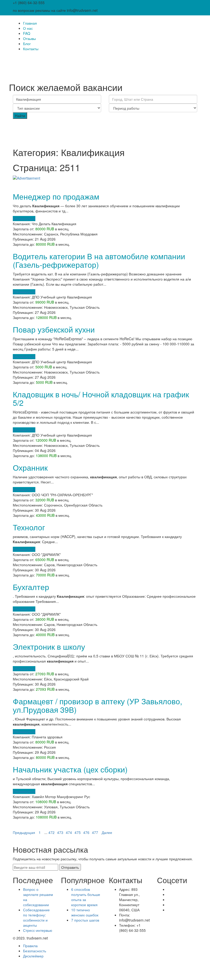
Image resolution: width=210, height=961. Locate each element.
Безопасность (34, 950)
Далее (107, 832)
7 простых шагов (85, 920)
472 (51, 832)
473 (60, 832)
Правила (30, 945)
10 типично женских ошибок (84, 912)
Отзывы (29, 38)
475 (78, 832)
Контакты (30, 48)
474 (69, 832)
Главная (30, 23)
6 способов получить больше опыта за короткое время (85, 897)
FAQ (26, 33)
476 (86, 832)
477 (95, 832)
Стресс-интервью (37, 930)
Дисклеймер (33, 955)
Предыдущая (24, 832)
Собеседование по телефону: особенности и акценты (36, 917)
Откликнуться (24, 218)
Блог (27, 43)
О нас (28, 28)
